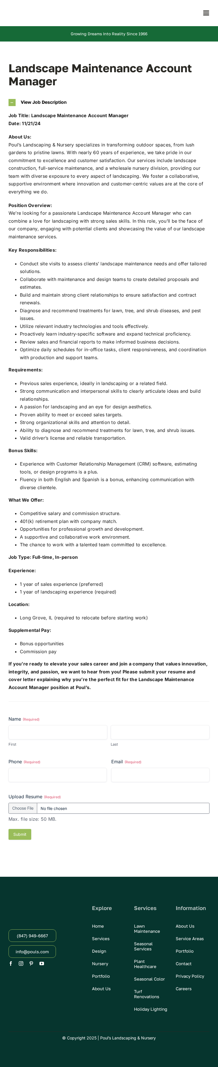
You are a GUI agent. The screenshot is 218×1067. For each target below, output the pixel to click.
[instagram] (21, 963)
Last (114, 744)
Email (126, 761)
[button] (109, 102)
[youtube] (41, 963)
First (12, 744)
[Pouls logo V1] (40, 9)
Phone (24, 761)
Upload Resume (35, 796)
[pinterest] (31, 963)
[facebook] (11, 963)
